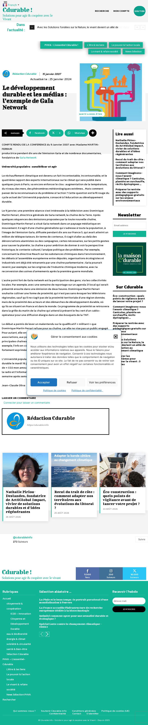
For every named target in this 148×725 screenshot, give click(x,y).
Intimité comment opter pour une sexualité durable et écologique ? (73, 617)
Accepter (44, 382)
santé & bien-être (90, 114)
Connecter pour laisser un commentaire (27, 402)
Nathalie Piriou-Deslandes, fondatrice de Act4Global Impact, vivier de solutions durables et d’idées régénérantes (130, 147)
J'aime (87, 568)
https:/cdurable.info (38, 425)
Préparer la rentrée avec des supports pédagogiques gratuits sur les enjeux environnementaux (130, 195)
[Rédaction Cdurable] (7, 73)
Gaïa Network (27, 157)
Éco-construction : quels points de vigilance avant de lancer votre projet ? (129, 298)
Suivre (141, 539)
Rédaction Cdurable (24, 73)
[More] (93, 133)
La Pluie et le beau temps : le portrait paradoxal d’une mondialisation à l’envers (73, 601)
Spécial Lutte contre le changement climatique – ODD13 (70, 625)
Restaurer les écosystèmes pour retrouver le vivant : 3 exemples (126, 360)
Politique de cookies (54, 390)
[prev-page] (41, 634)
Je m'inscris (129, 609)
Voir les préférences (102, 382)
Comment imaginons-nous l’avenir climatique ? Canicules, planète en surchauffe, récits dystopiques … (130, 178)
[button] (115, 336)
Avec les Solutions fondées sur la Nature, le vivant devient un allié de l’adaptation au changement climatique (129, 345)
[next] (143, 27)
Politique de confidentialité (87, 390)
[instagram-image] (9, 557)
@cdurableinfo (22, 537)
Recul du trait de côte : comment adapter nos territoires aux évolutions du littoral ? (130, 164)
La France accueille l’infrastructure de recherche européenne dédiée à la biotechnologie (71, 609)
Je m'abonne (129, 233)
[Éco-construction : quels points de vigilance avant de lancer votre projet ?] (122, 470)
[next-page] (47, 634)
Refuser (72, 382)
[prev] (137, 27)
